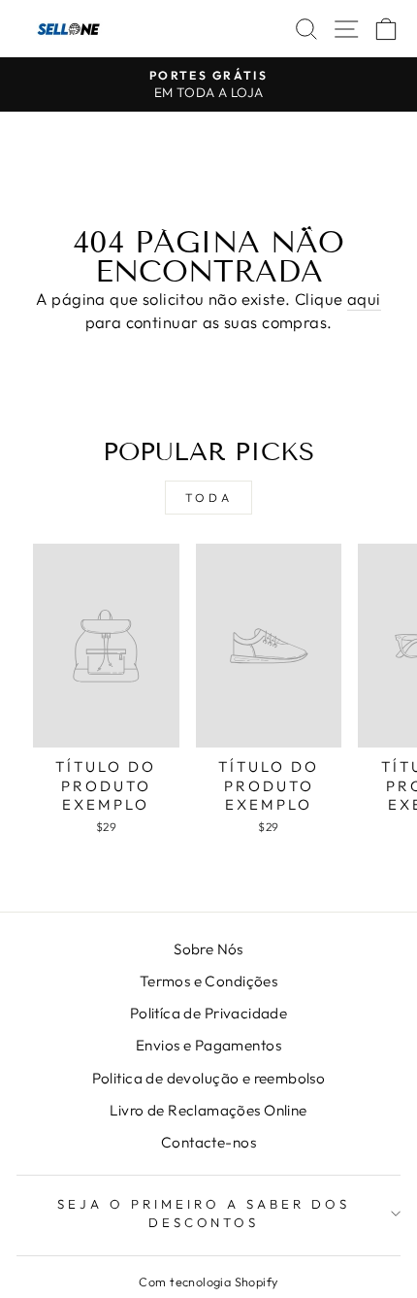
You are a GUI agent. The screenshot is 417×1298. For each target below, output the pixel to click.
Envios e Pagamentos (208, 1045)
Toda (208, 497)
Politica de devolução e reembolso (209, 1078)
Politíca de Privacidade (209, 1013)
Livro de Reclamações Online (208, 1110)
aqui (364, 298)
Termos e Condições (208, 981)
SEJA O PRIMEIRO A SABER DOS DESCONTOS (203, 1213)
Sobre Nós (208, 949)
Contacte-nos (208, 1142)
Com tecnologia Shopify (208, 1281)
